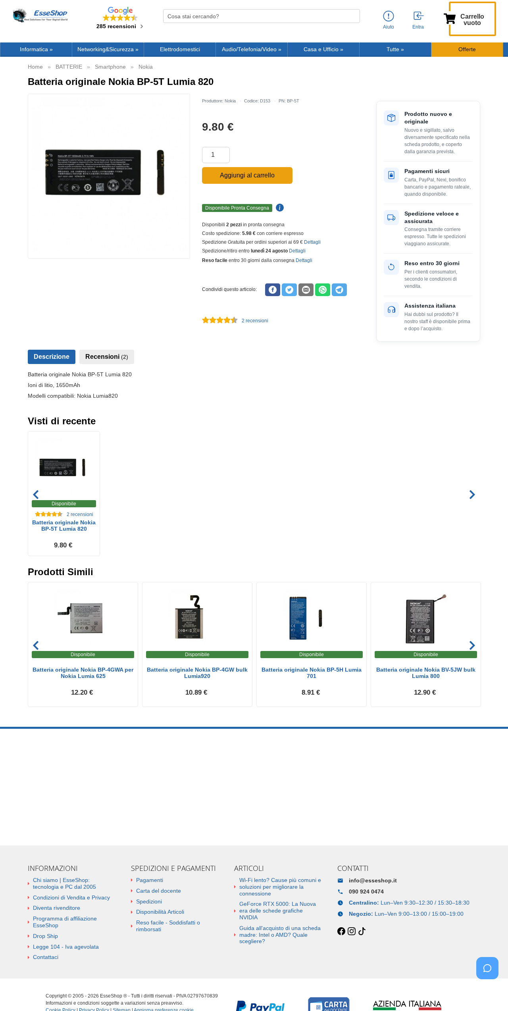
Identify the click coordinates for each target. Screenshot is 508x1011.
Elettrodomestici (180, 49)
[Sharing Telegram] (339, 289)
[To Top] (489, 992)
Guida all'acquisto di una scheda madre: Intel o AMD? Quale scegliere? (280, 935)
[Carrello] (450, 18)
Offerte (467, 49)
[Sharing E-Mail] (306, 289)
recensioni (255, 321)
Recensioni (106, 356)
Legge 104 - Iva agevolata (66, 947)
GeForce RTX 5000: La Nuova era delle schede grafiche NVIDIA (277, 910)
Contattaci (45, 957)
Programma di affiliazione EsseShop (65, 921)
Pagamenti (149, 880)
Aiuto (388, 27)
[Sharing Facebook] (272, 289)
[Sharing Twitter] (289, 289)
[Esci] (419, 16)
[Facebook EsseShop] (341, 931)
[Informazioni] (388, 16)
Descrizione (51, 356)
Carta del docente (158, 891)
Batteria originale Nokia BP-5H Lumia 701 (312, 673)
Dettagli (312, 242)
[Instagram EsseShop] (352, 931)
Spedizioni (149, 901)
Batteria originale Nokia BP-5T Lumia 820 (64, 525)
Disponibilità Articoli (160, 912)
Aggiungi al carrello (247, 175)
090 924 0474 (366, 891)
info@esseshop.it (373, 880)
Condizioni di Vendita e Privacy (71, 897)
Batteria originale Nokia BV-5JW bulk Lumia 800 (425, 673)
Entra (418, 27)
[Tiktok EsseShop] (362, 931)
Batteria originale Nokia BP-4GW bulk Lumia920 (197, 673)
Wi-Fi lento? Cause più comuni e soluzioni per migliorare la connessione (280, 887)
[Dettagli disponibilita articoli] (278, 208)
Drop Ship (45, 936)
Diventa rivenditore (56, 908)
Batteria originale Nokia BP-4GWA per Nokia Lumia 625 (83, 673)
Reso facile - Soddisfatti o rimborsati (168, 925)
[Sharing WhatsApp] (322, 289)
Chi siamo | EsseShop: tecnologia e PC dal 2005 (64, 883)
